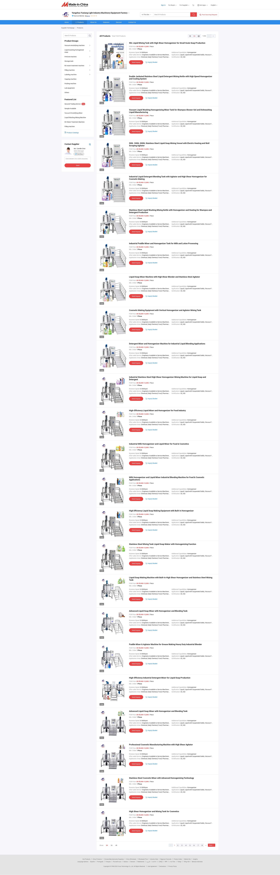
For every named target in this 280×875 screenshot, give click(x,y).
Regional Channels (165, 859)
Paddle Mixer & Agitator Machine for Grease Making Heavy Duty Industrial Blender (165, 644)
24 (107, 845)
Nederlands (140, 861)
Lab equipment (70, 88)
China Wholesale (131, 859)
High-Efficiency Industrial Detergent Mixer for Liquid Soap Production (159, 678)
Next (210, 845)
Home (67, 22)
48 (116, 845)
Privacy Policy (172, 866)
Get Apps (202, 5)
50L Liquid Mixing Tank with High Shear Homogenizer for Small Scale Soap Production (167, 43)
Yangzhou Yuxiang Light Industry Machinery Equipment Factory (99, 13)
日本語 (161, 861)
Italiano (125, 861)
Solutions (106, 22)
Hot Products (86, 859)
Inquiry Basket (152, 62)
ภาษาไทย (172, 861)
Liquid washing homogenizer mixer (74, 51)
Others (67, 92)
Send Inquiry (136, 62)
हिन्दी (166, 861)
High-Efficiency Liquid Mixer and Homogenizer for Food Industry (157, 410)
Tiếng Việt (187, 861)
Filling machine (70, 70)
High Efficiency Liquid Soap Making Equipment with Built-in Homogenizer (161, 511)
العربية (148, 861)
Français (108, 861)
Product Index (178, 859)
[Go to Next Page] (213, 36)
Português (100, 861)
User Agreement (152, 866)
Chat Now (80, 154)
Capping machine (70, 79)
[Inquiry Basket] (193, 5)
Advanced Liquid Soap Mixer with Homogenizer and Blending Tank (158, 611)
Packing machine (70, 83)
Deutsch (132, 861)
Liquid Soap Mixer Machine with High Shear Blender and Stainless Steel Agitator (164, 277)
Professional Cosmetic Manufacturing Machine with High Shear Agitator (161, 744)
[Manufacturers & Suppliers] (75, 4)
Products (80, 22)
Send (77, 165)
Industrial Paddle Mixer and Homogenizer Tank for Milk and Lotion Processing (163, 243)
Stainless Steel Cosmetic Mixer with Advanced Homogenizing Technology (161, 778)
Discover (119, 22)
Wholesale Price (143, 859)
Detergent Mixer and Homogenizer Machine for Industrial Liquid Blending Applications (167, 344)
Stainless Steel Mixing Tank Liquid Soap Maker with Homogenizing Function (162, 544)
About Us (93, 22)
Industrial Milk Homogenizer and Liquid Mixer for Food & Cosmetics (159, 444)
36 (111, 845)
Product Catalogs (73, 133)
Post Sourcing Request (209, 15)
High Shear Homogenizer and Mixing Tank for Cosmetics (154, 811)
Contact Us (132, 22)
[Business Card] (90, 144)
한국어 (154, 861)
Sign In (163, 5)
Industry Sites (154, 859)
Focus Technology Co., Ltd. (126, 866)
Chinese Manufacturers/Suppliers (114, 859)
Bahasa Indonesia (197, 861)
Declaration (162, 866)
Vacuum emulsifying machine (74, 45)
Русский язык (117, 861)
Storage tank (69, 61)
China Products (97, 859)
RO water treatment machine (74, 66)
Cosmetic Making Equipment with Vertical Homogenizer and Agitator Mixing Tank (165, 310)
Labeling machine (70, 74)
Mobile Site (187, 859)
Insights (195, 859)
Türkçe (179, 861)
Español (92, 861)
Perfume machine (70, 57)
